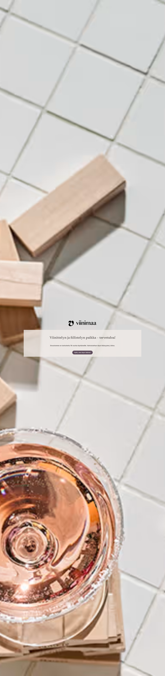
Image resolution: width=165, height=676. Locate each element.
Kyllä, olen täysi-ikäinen (82, 352)
